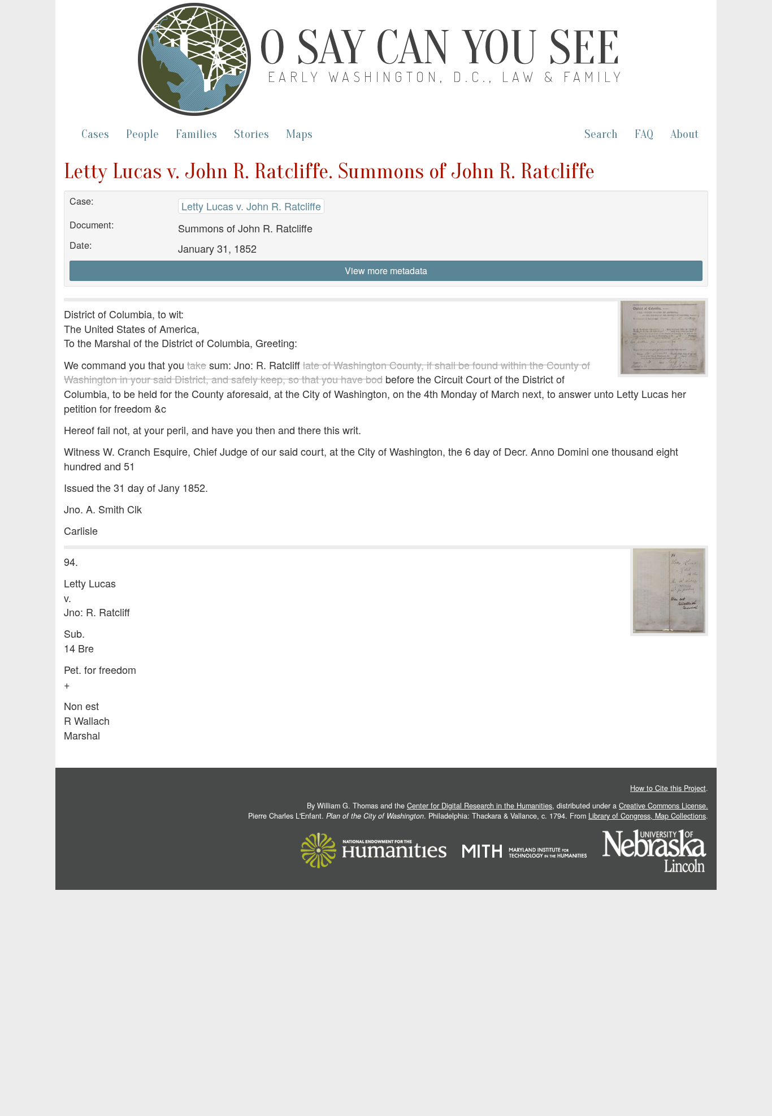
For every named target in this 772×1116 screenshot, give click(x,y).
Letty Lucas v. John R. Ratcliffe (251, 205)
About (684, 134)
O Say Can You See (439, 48)
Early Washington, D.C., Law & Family (446, 76)
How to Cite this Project (668, 788)
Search (601, 134)
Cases (95, 134)
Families (196, 134)
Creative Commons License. (663, 806)
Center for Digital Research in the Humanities (479, 806)
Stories (251, 134)
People (142, 134)
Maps (299, 134)
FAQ (644, 134)
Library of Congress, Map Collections (647, 816)
